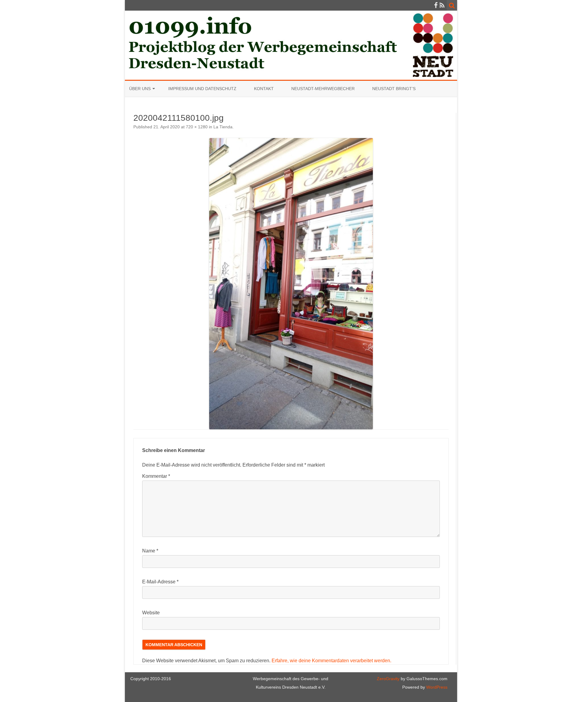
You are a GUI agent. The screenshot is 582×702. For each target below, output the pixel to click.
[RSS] (442, 5)
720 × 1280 (197, 126)
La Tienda (222, 126)
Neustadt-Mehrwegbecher (323, 88)
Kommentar (156, 476)
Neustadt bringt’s (394, 88)
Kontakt (264, 88)
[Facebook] (436, 5)
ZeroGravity (388, 678)
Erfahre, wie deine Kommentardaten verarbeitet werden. (331, 660)
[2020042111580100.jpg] (291, 283)
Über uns (140, 88)
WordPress (436, 687)
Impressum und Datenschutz (202, 88)
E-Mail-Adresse (160, 581)
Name (150, 550)
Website (151, 612)
